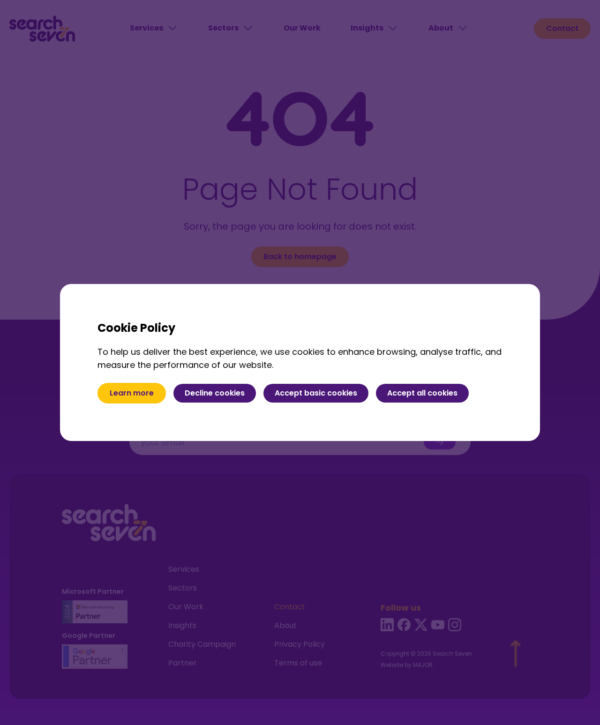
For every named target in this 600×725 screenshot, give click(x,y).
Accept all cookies (422, 393)
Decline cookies (215, 393)
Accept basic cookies (316, 393)
